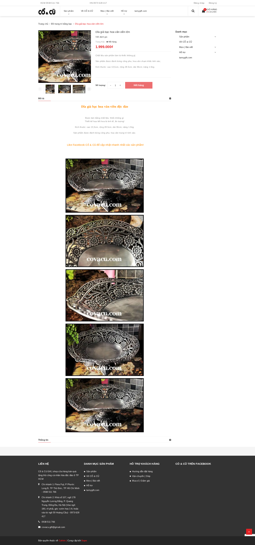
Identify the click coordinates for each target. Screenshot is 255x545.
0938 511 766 (52, 3)
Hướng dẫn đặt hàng (142, 471)
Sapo (84, 540)
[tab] (104, 98)
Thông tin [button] (43, 440)
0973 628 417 (100, 3)
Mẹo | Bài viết (186, 47)
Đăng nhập (199, 3)
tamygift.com (185, 57)
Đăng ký (213, 3)
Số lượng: (100, 85)
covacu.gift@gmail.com (53, 527)
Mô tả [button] (41, 98)
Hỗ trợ (182, 52)
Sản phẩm (184, 36)
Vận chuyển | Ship (141, 476)
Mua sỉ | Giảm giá (141, 480)
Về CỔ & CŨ (185, 42)
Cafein (62, 540)
